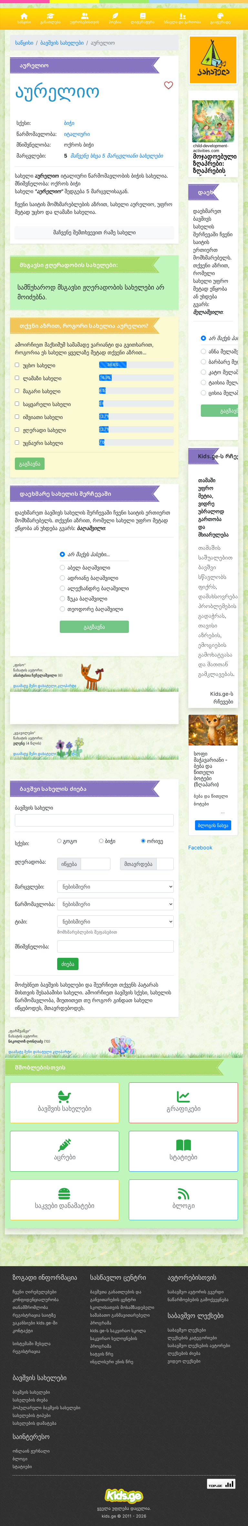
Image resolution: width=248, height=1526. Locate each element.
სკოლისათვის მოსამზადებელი (122, 1307)
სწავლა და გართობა (182, 22)
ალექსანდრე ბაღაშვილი (98, 588)
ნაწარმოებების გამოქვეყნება (198, 1299)
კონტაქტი (23, 1330)
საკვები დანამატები (64, 1206)
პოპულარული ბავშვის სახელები (46, 1407)
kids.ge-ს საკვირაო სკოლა (118, 1330)
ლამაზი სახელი (41, 378)
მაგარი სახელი (40, 391)
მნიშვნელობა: (32, 946)
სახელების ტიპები (32, 1415)
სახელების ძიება (30, 1399)
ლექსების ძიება (184, 1353)
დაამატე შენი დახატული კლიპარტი (44, 686)
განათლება (50, 22)
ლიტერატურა (143, 22)
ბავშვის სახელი (34, 807)
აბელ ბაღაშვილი (88, 567)
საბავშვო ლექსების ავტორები (199, 1345)
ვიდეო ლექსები (184, 1361)
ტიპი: (21, 921)
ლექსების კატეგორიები (192, 1337)
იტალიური (77, 134)
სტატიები (183, 1157)
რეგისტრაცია (26, 1351)
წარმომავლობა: (33, 904)
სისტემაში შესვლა (32, 1343)
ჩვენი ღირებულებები (35, 1291)
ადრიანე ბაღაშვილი (92, 578)
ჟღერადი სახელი (43, 430)
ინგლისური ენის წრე (111, 1361)
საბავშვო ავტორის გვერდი (196, 1291)
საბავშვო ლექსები (187, 1329)
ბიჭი (69, 123)
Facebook (200, 847)
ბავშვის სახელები (62, 42)
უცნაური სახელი (42, 443)
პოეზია (115, 22)
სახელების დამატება (35, 1423)
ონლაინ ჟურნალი (31, 1451)
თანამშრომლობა (30, 1307)
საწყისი (24, 22)
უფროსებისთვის (84, 22)
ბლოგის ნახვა (213, 825)
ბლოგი (183, 1206)
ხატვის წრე (101, 1353)
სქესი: (22, 843)
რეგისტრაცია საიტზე (34, 1315)
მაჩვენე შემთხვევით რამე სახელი (94, 232)
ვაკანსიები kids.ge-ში (35, 1322)
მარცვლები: (29, 886)
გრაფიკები (184, 1108)
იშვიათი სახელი (42, 417)
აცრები (65, 1157)
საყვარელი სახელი (46, 404)
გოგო (69, 841)
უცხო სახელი (38, 365)
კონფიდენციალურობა (36, 1299)
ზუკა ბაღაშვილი (87, 598)
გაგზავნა (94, 627)
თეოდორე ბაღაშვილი (95, 609)
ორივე (154, 841)
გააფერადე (220, 22)
